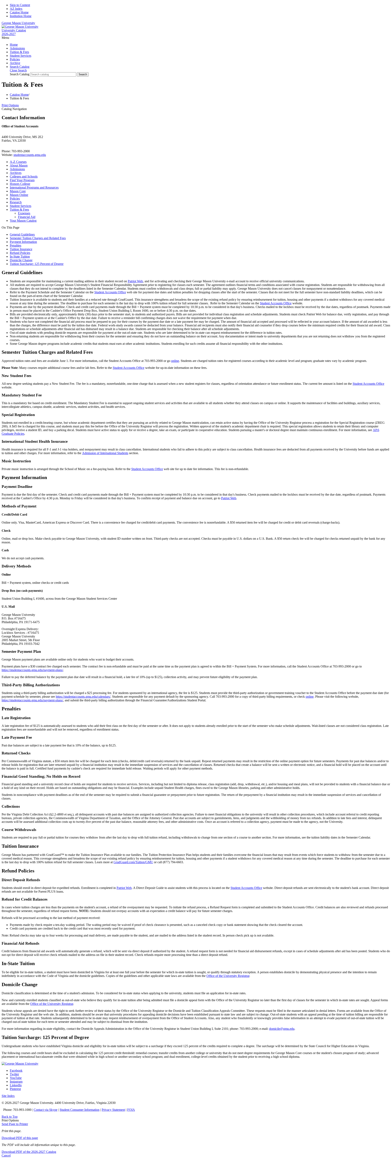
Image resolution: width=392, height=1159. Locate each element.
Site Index (8, 1096)
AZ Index (16, 8)
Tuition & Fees (19, 52)
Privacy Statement (113, 1109)
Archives (15, 173)
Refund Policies (20, 253)
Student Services (20, 55)
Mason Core (18, 191)
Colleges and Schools (24, 176)
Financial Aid (26, 217)
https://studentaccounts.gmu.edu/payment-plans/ (32, 670)
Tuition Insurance (21, 249)
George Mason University (18, 23)
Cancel (6, 1155)
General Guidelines (22, 234)
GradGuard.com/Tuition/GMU (133, 862)
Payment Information (23, 242)
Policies (15, 59)
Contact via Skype (45, 1109)
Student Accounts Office (110, 292)
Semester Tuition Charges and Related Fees (38, 238)
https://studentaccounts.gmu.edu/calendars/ (83, 696)
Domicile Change (21, 260)
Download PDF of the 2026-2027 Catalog (29, 1151)
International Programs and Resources (34, 187)
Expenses (24, 213)
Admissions (17, 48)
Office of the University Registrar (227, 976)
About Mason (19, 165)
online (175, 361)
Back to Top (10, 1116)
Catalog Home (19, 12)
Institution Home (20, 16)
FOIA (131, 1109)
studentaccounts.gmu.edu (29, 155)
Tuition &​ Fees (19, 209)
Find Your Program (22, 180)
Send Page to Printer (15, 1124)
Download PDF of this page (20, 1138)
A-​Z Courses (18, 162)
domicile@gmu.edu (281, 1028)
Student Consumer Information (79, 1109)
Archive (15, 63)
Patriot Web (135, 281)
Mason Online (19, 195)
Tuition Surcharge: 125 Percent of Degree (36, 264)
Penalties (15, 245)
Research (16, 202)
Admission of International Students (105, 453)
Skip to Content (20, 5)
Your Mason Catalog (23, 220)
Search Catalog (19, 74)
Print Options (10, 105)
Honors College (20, 184)
